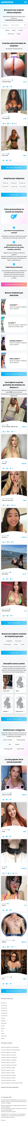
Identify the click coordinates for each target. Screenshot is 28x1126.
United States (18, 641)
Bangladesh (9, 641)
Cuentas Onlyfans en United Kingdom (10, 1050)
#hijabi (18, 34)
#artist (14, 30)
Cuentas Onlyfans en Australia (8, 1060)
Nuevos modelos (7, 740)
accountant (23, 186)
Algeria (10, 648)
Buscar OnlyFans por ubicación (14, 374)
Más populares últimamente (14, 991)
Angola (23, 648)
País (10, 744)
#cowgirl (20, 30)
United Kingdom (7, 644)
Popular (17, 744)
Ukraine (16, 644)
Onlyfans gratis (20, 740)
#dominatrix (11, 34)
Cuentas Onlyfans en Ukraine (8, 1055)
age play (13, 190)
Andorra (17, 648)
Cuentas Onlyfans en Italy (7, 1070)
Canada (22, 644)
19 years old (14, 183)
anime (2, 1033)
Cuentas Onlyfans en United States (10, 1047)
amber (2, 1028)
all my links (20, 190)
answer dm (4, 1036)
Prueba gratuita (8, 749)
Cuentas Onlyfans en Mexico (8, 1078)
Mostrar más (14, 195)
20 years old (22, 183)
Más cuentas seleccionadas (14, 167)
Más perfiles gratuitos (14, 623)
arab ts (3, 1038)
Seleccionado (20, 749)
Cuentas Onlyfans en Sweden (8, 1075)
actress (6, 190)
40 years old (14, 186)
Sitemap (3, 1120)
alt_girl (2, 1026)
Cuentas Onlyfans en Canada (8, 1052)
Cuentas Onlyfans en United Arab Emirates (12, 1083)
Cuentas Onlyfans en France (8, 1062)
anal (2, 1031)
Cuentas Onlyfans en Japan (8, 1067)
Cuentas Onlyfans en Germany (9, 1065)
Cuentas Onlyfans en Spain (8, 1072)
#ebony (7, 30)
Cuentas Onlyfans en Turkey (8, 1080)
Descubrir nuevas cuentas (14, 719)
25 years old (5, 186)
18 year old (5, 183)
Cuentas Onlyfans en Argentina (9, 1057)
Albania (4, 648)
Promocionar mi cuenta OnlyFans (14, 284)
